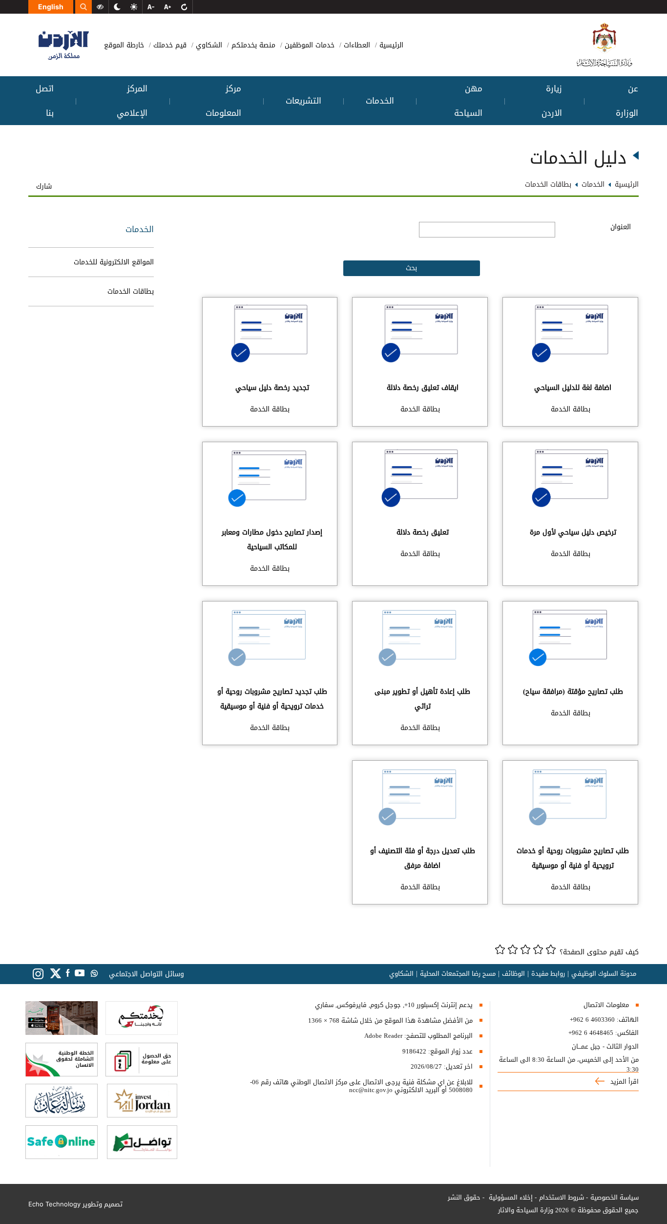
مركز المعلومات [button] (223, 101)
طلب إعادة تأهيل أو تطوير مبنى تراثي (422, 699)
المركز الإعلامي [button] (132, 101)
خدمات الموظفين (308, 45)
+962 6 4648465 (590, 1033)
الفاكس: (627, 1033)
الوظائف (513, 973)
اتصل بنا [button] (45, 101)
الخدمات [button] (380, 100)
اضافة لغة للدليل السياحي (572, 387)
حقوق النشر (464, 1197)
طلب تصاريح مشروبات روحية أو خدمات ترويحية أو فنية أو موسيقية (573, 858)
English (50, 6)
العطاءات (355, 45)
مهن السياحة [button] (468, 101)
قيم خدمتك (169, 45)
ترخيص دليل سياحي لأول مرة (573, 532)
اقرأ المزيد (623, 1081)
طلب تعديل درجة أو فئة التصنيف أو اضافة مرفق (422, 858)
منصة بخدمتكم (252, 45)
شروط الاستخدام (561, 1197)
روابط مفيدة (548, 973)
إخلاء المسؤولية (510, 1197)
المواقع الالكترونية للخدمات (114, 262)
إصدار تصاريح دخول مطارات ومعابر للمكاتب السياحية (272, 540)
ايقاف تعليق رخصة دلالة (423, 387)
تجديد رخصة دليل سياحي (272, 387)
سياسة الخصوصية (614, 1197)
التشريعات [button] (303, 100)
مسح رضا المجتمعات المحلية (458, 973)
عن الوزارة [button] (627, 101)
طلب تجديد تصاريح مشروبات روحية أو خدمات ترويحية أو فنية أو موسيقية (272, 699)
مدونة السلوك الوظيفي (603, 973)
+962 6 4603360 (592, 1020)
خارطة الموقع (124, 45)
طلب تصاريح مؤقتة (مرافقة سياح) (573, 691)
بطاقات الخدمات (130, 291)
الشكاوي (207, 45)
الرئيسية (390, 45)
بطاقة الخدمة (570, 409)
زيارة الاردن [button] (552, 101)
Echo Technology (54, 1204)
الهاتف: (627, 1020)
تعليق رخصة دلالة (422, 532)
